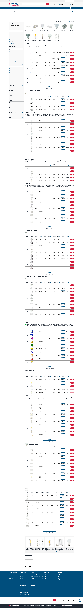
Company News (11, 578)
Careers (10, 576)
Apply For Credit (22, 583)
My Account (21, 576)
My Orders (21, 578)
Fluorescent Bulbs (37, 568)
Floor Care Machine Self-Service (24, 594)
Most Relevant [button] (60, 21)
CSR (9, 581)
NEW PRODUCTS (45, 8)
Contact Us (48, 1)
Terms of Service (52, 601)
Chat (52, 1)
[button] (69, 1)
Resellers (32, 578)
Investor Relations (11, 580)
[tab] (69, 21)
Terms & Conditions (39, 606)
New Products (44, 578)
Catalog (56, 1)
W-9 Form (21, 589)
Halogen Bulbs (44, 568)
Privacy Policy (46, 601)
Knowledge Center (61, 1)
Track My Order (22, 580)
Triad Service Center (34, 581)
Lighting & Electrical (15, 11)
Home (10, 11)
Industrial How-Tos (45, 581)
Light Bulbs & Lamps (23, 11)
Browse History (43, 1)
